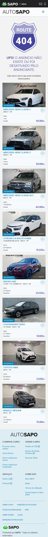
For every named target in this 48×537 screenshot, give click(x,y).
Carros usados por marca (9, 459)
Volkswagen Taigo (14, 325)
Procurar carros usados (8, 447)
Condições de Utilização (27, 505)
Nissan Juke (17, 282)
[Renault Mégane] (24, 396)
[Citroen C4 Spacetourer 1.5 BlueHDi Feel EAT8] (24, 224)
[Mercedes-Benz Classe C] (24, 95)
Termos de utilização (33, 488)
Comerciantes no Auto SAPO (34, 493)
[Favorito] (43, 110)
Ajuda (27, 483)
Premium (6, 483)
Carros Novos (7, 453)
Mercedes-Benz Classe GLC (18, 196)
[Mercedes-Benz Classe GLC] (24, 181)
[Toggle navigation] (43, 12)
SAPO (11, 527)
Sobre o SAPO (7, 505)
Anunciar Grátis (31, 458)
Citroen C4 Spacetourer (17, 239)
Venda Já (6, 479)
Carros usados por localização (9, 466)
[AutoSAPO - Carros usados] (16, 12)
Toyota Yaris (10, 368)
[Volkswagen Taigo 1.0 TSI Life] (24, 310)
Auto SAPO (29, 479)
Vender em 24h (31, 446)
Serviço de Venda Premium (32, 452)
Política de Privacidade (11, 510)
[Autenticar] (40, 4)
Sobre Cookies (8, 515)
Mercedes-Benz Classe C (17, 110)
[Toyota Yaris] (24, 353)
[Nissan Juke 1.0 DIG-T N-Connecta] (24, 267)
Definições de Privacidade (12, 520)
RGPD (27, 510)
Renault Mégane (12, 411)
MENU (24, 4)
